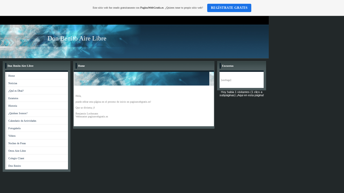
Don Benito (14, 165)
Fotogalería (14, 128)
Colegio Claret (16, 158)
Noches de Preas (17, 143)
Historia (12, 105)
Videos (12, 135)
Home (11, 75)
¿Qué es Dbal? (16, 90)
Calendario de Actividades (22, 120)
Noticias (12, 83)
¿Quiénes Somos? (17, 113)
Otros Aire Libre (17, 150)
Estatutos (13, 98)
